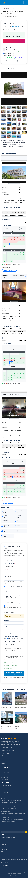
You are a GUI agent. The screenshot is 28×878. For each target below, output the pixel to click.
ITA (18, 639)
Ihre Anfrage (9, 644)
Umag (11, 802)
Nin (5, 813)
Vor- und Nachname (9, 563)
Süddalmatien (5, 817)
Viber (21, 57)
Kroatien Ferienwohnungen (8, 750)
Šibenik (16, 813)
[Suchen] (26, 832)
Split (6, 821)
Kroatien (3, 7)
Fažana (7, 800)
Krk (9, 806)
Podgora (3, 821)
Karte (8, 61)
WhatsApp (9, 57)
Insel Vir (16, 7)
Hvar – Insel (3, 844)
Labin (11, 800)
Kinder (10, 626)
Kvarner (3, 804)
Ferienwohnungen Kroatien (7, 770)
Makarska (17, 819)
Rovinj (8, 802)
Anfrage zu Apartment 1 (10, 270)
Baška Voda (3, 819)
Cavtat (2, 825)
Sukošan (20, 813)
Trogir (9, 821)
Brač (8, 819)
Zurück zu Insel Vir (7, 66)
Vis (15, 821)
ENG (13, 639)
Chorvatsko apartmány (6, 785)
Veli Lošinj (14, 808)
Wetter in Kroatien (5, 774)
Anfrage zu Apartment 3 (10, 503)
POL (18, 641)
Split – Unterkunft (5, 839)
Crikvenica (6, 806)
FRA (5, 641)
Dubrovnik (4, 823)
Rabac (4, 802)
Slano (22, 825)
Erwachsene (7, 620)
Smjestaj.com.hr (4, 792)
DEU (5, 639)
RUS (9, 641)
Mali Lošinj (13, 806)
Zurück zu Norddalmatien (9, 68)
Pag (13, 813)
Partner (3, 755)
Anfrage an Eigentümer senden (15, 673)
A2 (18, 26)
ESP (21, 639)
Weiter (21, 228)
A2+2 (16, 26)
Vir (23, 813)
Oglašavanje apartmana (7, 763)
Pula (2, 802)
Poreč (23, 800)
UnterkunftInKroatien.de (6, 787)
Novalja (18, 806)
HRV (13, 641)
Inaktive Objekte (5, 753)
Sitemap (12, 875)
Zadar (6, 814)
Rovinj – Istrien (4, 846)
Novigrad (19, 800)
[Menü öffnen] (25, 2)
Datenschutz (6, 875)
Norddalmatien (9, 7)
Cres (2, 806)
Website (20, 61)
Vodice (2, 814)
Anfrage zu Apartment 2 (10, 389)
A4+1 (12, 26)
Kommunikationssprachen (13, 636)
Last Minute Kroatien (5, 777)
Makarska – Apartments (6, 842)
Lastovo (15, 825)
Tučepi (12, 821)
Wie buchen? (5, 865)
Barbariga (3, 800)
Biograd (2, 813)
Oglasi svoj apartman (19, 875)
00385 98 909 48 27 (9, 53)
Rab (11, 808)
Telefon (8, 576)
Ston (25, 825)
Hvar (14, 819)
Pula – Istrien (4, 849)
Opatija (7, 808)
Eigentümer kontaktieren (15, 40)
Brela (11, 819)
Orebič (19, 825)
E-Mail (6, 569)
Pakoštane (9, 813)
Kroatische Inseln (5, 772)
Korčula (11, 825)
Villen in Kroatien (4, 779)
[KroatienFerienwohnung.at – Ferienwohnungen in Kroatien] (4, 2)
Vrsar (14, 802)
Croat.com (3, 790)
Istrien (3, 798)
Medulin (14, 800)
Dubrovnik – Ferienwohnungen (8, 837)
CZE (9, 639)
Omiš (21, 819)
